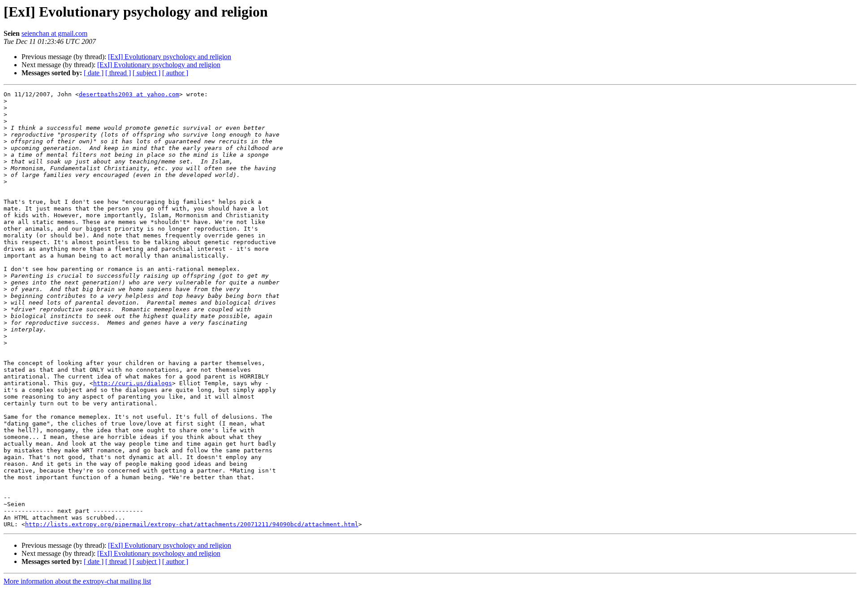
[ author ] (175, 73)
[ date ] (93, 73)
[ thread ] (118, 73)
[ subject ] (146, 73)
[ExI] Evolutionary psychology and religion (169, 56)
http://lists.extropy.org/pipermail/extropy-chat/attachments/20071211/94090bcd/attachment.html (191, 524)
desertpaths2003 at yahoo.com (129, 94)
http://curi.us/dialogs (132, 383)
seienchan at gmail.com (54, 33)
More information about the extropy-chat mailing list (77, 581)
